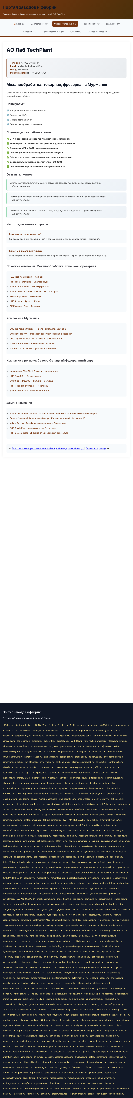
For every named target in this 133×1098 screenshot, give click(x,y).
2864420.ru (40, 725)
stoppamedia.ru (66, 751)
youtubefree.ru (67, 746)
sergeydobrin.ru (116, 846)
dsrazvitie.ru (101, 904)
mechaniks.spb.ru (107, 935)
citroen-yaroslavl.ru (30, 962)
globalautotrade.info (85, 872)
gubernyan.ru (48, 909)
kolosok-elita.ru (69, 772)
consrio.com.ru (100, 772)
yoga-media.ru (65, 1062)
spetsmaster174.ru (41, 920)
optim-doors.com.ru (25, 914)
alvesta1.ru (8, 804)
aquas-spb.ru (9, 972)
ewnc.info (92, 809)
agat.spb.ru (92, 820)
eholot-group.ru (26, 930)
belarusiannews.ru (88, 1020)
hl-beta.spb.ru (109, 783)
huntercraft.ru (98, 972)
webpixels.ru (9, 978)
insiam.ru (113, 772)
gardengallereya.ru (12, 883)
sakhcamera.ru (63, 762)
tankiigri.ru (55, 1035)
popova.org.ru (24, 1030)
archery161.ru (23, 777)
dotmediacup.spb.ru (103, 983)
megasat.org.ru (92, 946)
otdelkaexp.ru (44, 835)
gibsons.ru (59, 1051)
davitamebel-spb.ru (12, 846)
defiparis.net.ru (94, 1030)
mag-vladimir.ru (74, 1009)
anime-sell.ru (84, 1004)
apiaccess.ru (67, 872)
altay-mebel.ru (70, 935)
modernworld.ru (117, 925)
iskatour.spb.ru (10, 783)
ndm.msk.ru (34, 872)
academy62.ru (120, 878)
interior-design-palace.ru (36, 1088)
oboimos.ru (8, 914)
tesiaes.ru (70, 814)
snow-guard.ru (82, 751)
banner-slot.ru (123, 1088)
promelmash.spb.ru (12, 999)
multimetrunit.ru (40, 888)
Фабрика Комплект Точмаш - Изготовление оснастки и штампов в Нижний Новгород (53, 413)
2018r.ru (7, 1051)
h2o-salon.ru (82, 793)
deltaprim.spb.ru (115, 793)
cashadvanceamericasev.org (59, 1057)
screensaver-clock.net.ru (111, 809)
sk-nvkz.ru (41, 930)
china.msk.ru (9, 1004)
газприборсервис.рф (114, 1004)
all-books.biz (27, 988)
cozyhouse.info (10, 1020)
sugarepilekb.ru (26, 867)
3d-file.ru (74, 725)
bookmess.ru (9, 935)
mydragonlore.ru (11, 1083)
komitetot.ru (33, 1093)
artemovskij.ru (107, 867)
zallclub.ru (8, 809)
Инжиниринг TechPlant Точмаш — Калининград (34, 371)
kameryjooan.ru (90, 867)
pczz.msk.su (23, 978)
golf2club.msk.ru (108, 804)
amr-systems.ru (95, 1083)
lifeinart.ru (90, 1067)
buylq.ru (118, 967)
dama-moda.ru (10, 930)
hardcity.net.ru (116, 904)
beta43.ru (33, 967)
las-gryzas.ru (110, 1030)
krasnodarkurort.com (74, 883)
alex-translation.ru (68, 967)
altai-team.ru (9, 1067)
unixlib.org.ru (112, 1035)
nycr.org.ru (52, 914)
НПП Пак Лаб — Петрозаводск (25, 376)
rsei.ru (42, 1014)
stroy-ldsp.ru (48, 941)
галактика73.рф (109, 841)
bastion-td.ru (120, 835)
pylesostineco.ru (54, 867)
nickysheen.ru (70, 972)
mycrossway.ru (67, 956)
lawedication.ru (116, 1093)
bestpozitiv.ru (117, 1067)
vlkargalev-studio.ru (29, 1020)
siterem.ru (56, 862)
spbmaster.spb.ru (94, 999)
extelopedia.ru (96, 777)
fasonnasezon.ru (58, 1078)
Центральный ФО (39, 24)
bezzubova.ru (48, 851)
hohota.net (109, 830)
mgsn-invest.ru (71, 1014)
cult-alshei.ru (9, 899)
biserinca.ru (56, 883)
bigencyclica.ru (39, 777)
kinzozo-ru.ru (21, 767)
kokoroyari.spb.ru (53, 846)
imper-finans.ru (64, 899)
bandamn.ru (52, 735)
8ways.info (42, 1078)
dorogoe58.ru (19, 904)
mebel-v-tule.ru (107, 883)
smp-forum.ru (105, 835)
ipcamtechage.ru (11, 941)
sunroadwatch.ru (11, 962)
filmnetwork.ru (41, 793)
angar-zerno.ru (41, 1083)
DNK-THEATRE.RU (88, 935)
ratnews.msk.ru (49, 962)
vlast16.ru (53, 777)
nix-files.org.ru (37, 804)
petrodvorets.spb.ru (40, 978)
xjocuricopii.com (29, 893)
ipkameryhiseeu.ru (61, 920)
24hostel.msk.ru (113, 788)
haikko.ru (51, 809)
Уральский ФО (113, 24)
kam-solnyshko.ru (120, 920)
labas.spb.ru (103, 1067)
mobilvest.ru (59, 835)
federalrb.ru (111, 1072)
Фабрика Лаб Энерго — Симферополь (29, 286)
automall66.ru (57, 1009)
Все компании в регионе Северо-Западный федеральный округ (48, 448)
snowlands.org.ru (64, 941)
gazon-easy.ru (9, 867)
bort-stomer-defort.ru (23, 1051)
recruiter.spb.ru (66, 825)
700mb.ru (45, 1020)
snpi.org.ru (24, 783)
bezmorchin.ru (10, 772)
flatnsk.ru (7, 856)
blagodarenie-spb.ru (82, 735)
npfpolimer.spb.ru (119, 1051)
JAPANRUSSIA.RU (26, 899)
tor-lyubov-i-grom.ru (13, 751)
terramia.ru (106, 878)
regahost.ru (54, 772)
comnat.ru (22, 814)
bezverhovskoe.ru (105, 872)
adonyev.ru (38, 730)
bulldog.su (22, 1004)
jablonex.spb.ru (119, 930)
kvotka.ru (34, 767)
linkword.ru (22, 935)
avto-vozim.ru (47, 762)
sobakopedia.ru (65, 809)
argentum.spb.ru (11, 1057)
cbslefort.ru (112, 956)
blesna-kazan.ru (72, 846)
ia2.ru (21, 772)
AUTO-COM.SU (94, 830)
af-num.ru (38, 1057)
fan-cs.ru (66, 888)
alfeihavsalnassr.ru (55, 730)
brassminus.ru (105, 899)
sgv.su (34, 799)
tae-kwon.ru (85, 772)
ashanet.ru (8, 735)
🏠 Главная (19, 24)
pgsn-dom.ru (29, 1078)
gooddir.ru (24, 799)
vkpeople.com (38, 983)
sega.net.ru (8, 1025)
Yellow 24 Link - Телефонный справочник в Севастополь (38, 423)
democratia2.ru (72, 930)
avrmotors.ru (29, 841)
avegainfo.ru (9, 777)
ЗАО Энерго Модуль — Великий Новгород (31, 381)
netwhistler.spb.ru (41, 1030)
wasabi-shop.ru (24, 746)
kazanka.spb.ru (97, 814)
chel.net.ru (69, 783)
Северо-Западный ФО (65, 24)
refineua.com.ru (37, 935)
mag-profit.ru (74, 951)
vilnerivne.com (24, 972)
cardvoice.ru (9, 741)
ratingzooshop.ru (50, 872)
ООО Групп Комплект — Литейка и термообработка (36, 338)
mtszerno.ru (41, 946)
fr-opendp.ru (104, 920)
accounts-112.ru (10, 730)
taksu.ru (118, 746)
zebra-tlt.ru (49, 741)
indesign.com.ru (119, 1009)
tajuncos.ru (106, 746)
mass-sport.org (102, 930)
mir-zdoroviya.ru (25, 862)
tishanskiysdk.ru (32, 1062)
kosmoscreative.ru (12, 841)
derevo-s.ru (73, 988)
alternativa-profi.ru (47, 1046)
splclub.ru (51, 751)
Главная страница (96, 448)
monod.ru (7, 993)
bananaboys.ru (112, 962)
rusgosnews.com (78, 788)
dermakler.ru (64, 1046)
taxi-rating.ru (40, 1067)
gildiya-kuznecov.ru (116, 814)
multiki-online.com (48, 799)
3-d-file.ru (63, 725)
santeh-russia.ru (80, 888)
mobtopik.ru (123, 883)
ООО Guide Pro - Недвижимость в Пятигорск (33, 428)
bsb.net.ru (54, 1088)
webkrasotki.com (67, 799)
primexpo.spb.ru (111, 767)
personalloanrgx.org (12, 1062)
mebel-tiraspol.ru (11, 988)
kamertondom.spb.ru (13, 762)
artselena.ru (71, 1051)
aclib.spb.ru (41, 951)
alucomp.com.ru (10, 1046)
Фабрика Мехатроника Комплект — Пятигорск (34, 291)
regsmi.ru (27, 793)
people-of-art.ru (32, 851)
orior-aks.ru (76, 851)
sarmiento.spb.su (78, 777)
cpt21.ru (30, 772)
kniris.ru (25, 983)
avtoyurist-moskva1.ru (111, 820)
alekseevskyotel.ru (12, 1078)
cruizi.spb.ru (117, 978)
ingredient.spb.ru (100, 1051)
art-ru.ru (106, 1041)
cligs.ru (119, 1025)
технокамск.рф (92, 993)
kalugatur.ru (57, 814)
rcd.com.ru (8, 956)
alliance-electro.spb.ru (83, 762)
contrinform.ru (88, 988)
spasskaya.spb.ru (11, 983)
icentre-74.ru (89, 951)
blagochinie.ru (21, 1072)
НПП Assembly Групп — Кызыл (25, 301)
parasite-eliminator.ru (76, 925)
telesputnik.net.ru (63, 1025)
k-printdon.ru (36, 1072)
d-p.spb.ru (94, 841)
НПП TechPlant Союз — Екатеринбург (29, 281)
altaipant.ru (71, 730)
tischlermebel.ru (41, 1009)
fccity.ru (40, 999)
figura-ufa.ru (58, 1020)
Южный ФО (75, 31)
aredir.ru (90, 1046)
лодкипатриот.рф (87, 862)
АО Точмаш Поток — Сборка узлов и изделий (33, 348)
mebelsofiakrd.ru (113, 941)
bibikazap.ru (9, 1030)
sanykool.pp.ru (97, 1035)
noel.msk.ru (106, 967)
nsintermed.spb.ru (61, 978)
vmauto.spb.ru (43, 988)
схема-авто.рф (27, 825)
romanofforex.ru (11, 830)
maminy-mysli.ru (55, 983)
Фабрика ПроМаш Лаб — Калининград (29, 390)
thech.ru (83, 1072)
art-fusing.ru (98, 956)
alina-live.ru (72, 1020)
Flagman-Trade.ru (77, 1093)
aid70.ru (7, 872)
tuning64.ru (26, 1083)
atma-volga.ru (49, 1062)
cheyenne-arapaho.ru (13, 925)
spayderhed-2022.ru (35, 751)
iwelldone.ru (56, 1083)
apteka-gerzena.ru (98, 1057)
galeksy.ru (65, 1067)
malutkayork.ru (97, 793)
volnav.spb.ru (9, 814)
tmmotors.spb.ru (11, 893)
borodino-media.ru (103, 735)
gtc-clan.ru (108, 1025)
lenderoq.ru (100, 846)
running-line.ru (38, 783)
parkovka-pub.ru (79, 1041)
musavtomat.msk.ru (48, 893)
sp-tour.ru (55, 888)
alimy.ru (120, 830)
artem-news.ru (41, 883)
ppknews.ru (115, 893)
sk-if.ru (62, 962)
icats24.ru (53, 1067)
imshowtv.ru (92, 883)
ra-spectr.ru (107, 993)
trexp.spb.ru (81, 1057)
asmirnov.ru (79, 1062)
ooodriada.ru (121, 993)
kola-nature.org (76, 999)
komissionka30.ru (57, 951)
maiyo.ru (7, 1093)
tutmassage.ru (51, 756)
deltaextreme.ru (34, 956)
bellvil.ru (56, 1030)
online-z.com (9, 835)
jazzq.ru (94, 978)
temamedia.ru (83, 956)
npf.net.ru (34, 814)
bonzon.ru (67, 1030)
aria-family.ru (102, 730)
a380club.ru (106, 725)
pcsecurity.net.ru (11, 888)
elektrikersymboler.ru (72, 804)
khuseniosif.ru (84, 983)
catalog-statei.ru (11, 920)
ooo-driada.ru (116, 856)
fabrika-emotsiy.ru (52, 820)
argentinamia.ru (86, 730)
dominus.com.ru (70, 1035)
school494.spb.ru (11, 788)
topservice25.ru (32, 909)
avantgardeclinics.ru (89, 967)
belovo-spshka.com (97, 1093)
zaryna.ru (53, 746)
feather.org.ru (30, 1035)
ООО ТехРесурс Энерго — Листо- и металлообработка (38, 329)
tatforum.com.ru (28, 1046)
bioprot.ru (20, 956)
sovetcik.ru (82, 893)
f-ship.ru (17, 793)
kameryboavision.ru (12, 820)
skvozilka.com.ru (60, 1041)
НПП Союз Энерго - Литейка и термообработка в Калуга (39, 433)
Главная (6, 14)
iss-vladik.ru (79, 1030)
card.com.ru (82, 814)
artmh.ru (82, 1083)
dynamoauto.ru (91, 851)
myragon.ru (93, 878)
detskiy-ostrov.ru (100, 799)
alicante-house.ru (109, 1014)
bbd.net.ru (72, 835)
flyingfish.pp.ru (10, 951)
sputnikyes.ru (91, 804)
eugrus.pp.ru (76, 767)
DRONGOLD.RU (56, 930)
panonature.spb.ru (116, 1062)
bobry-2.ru (39, 972)
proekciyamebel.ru (46, 899)
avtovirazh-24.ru (80, 978)
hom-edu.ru (26, 1057)
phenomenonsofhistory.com (39, 1025)
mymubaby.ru (28, 788)
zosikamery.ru (58, 830)
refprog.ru (66, 1088)
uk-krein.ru (33, 993)
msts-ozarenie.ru (72, 867)
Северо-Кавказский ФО (99, 31)
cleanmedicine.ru (115, 751)
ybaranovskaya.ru (98, 893)
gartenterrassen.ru (29, 1041)
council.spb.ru (69, 862)
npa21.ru (63, 914)
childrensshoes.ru (83, 941)
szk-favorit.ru (107, 851)
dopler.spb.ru (122, 867)
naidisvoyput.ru (54, 1014)
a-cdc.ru (85, 725)
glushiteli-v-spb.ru (74, 946)
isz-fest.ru (80, 809)
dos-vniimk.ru (122, 1020)
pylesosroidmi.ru (93, 1025)
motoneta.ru (70, 1083)
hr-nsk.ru (109, 1083)
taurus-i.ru (8, 1072)
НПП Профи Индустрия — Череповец (29, 385)
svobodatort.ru (24, 1067)
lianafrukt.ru (21, 967)
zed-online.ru (23, 741)
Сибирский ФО (29, 31)
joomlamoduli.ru (75, 962)
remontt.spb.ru (58, 878)
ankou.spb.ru (117, 799)
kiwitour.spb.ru (102, 1009)
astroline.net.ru (56, 856)
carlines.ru (121, 851)
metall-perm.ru (19, 872)
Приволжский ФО (91, 24)
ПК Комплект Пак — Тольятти (25, 306)
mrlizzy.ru (98, 941)
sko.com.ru (124, 841)
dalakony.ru (29, 878)
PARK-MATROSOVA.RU (74, 820)
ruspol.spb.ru (89, 920)
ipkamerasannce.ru (89, 1014)
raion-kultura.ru (69, 1072)
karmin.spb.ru (9, 1009)
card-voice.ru (120, 735)
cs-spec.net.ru (54, 935)
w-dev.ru (7, 793)
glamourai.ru (91, 899)
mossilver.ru (87, 846)
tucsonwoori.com (48, 967)
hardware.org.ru (10, 825)
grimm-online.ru (36, 1004)
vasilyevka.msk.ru (117, 1057)
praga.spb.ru (81, 756)
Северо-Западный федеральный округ (29, 14)
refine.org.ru (20, 993)
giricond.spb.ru (95, 1072)
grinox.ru (39, 867)
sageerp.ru (74, 904)
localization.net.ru (110, 946)
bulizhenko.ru (9, 946)
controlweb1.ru (115, 762)
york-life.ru (76, 741)
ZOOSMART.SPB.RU (12, 878)
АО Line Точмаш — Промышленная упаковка (32, 343)
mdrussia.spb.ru (117, 988)
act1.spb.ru (71, 856)
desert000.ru (94, 914)
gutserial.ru (102, 988)
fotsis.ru (28, 846)
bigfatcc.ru (64, 735)
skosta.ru (25, 941)
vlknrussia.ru (9, 746)
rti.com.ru (27, 883)
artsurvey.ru (78, 1046)
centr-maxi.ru (116, 1046)
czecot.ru (104, 978)
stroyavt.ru (101, 762)
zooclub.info (61, 993)
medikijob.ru (43, 878)
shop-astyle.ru (59, 988)
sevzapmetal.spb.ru (34, 925)
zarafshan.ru (63, 741)
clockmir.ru (84, 972)
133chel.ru (8, 725)
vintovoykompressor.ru (95, 741)
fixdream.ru (77, 1067)
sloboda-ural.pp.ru (75, 830)
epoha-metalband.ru (46, 788)
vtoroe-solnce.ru (54, 972)
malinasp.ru (56, 793)
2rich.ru (52, 725)
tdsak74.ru (8, 767)
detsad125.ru (9, 862)
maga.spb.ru (70, 1004)
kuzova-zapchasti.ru (57, 904)
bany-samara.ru (29, 1014)
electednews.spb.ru (12, 1035)
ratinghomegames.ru (13, 909)
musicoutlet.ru (112, 999)
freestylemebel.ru (11, 1014)
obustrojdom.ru (67, 893)
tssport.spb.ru (87, 909)
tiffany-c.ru (61, 841)
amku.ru (123, 1030)
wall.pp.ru (78, 1025)
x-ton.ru (80, 746)
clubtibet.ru (63, 851)
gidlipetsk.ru (102, 856)
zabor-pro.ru (120, 899)
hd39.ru (116, 951)
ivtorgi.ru (107, 914)
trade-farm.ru (92, 746)
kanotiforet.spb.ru (33, 756)
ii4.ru (75, 909)
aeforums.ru (124, 804)
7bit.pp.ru (45, 814)
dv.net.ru (19, 1025)
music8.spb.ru (83, 825)
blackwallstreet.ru (121, 909)
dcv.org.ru (26, 920)
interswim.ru (19, 1093)
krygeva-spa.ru (54, 783)
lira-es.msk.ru (79, 1088)
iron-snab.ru (47, 767)
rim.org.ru (78, 899)
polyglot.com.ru (86, 856)
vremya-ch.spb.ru (78, 914)
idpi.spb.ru (93, 1088)
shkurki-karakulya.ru (12, 756)
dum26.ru (76, 920)
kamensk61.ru (46, 993)
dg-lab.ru (41, 825)
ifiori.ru (117, 914)
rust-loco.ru (82, 783)
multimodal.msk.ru (23, 809)
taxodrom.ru (87, 904)
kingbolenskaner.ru (23, 856)
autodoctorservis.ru (113, 756)
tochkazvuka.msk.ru (12, 851)
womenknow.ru (106, 1020)
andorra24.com (102, 909)
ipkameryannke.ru (106, 1078)
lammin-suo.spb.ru (114, 777)
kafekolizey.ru (104, 862)
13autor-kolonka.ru (24, 725)
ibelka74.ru (124, 1014)
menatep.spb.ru (10, 1041)
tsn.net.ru (45, 1093)
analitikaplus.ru (28, 830)
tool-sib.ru (26, 888)
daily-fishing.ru (56, 946)
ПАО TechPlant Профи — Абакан (26, 277)
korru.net (63, 777)
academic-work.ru (94, 962)
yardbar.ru (89, 1009)
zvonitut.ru (37, 741)
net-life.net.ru (31, 762)
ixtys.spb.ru (29, 999)
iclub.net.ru (118, 862)
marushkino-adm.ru (12, 1088)
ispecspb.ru (41, 772)
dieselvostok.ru (96, 788)
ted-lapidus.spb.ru (55, 925)
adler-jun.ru (25, 730)
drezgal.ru (91, 1078)
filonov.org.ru (75, 993)
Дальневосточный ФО (53, 31)
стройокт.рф (113, 972)
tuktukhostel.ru (52, 1072)
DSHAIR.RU (113, 888)
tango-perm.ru (10, 799)
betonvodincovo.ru (96, 1062)
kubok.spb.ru (110, 825)
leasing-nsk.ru (104, 951)
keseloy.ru (97, 1004)
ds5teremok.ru (26, 951)
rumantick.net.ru (26, 946)
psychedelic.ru (107, 1088)
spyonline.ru (43, 830)
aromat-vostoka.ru (26, 835)
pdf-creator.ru (21, 804)
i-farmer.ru (87, 930)
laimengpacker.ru (36, 904)
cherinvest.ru (84, 799)
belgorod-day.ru (23, 735)
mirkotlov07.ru (51, 956)
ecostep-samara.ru (78, 841)
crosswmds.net (59, 1093)
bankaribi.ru (38, 735)
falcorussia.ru (95, 756)
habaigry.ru (39, 809)
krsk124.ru (97, 825)
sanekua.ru (8, 967)
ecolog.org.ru (66, 756)
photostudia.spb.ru (76, 878)
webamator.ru (40, 746)
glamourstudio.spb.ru (56, 999)
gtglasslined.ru (64, 909)
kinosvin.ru (69, 793)
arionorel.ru (70, 983)
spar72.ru (43, 1035)
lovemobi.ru (95, 1041)
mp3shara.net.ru (76, 1078)
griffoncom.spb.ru (32, 820)
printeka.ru (45, 1041)
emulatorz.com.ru (121, 1041)
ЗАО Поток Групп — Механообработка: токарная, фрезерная (41, 333)
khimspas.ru (102, 1046)
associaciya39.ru (92, 767)
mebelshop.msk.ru (88, 835)
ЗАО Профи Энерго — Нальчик (25, 296)
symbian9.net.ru (98, 888)
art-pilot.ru (84, 1051)
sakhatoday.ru (53, 804)
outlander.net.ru (54, 1004)
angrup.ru (53, 825)
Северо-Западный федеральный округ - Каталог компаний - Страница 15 (47, 418)
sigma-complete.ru (98, 925)
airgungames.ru (121, 725)
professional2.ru (44, 1051)
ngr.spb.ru (63, 788)
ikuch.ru (41, 914)
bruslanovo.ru (42, 862)
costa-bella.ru (61, 767)
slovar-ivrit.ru (98, 751)
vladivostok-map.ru (117, 741)
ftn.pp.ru (7, 904)
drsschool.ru (122, 872)
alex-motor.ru (40, 856)
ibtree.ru (84, 1035)
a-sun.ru (36, 941)
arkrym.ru (115, 730)
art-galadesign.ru (45, 841)
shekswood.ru (24, 1009)
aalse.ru (94, 725)
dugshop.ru (95, 783)
